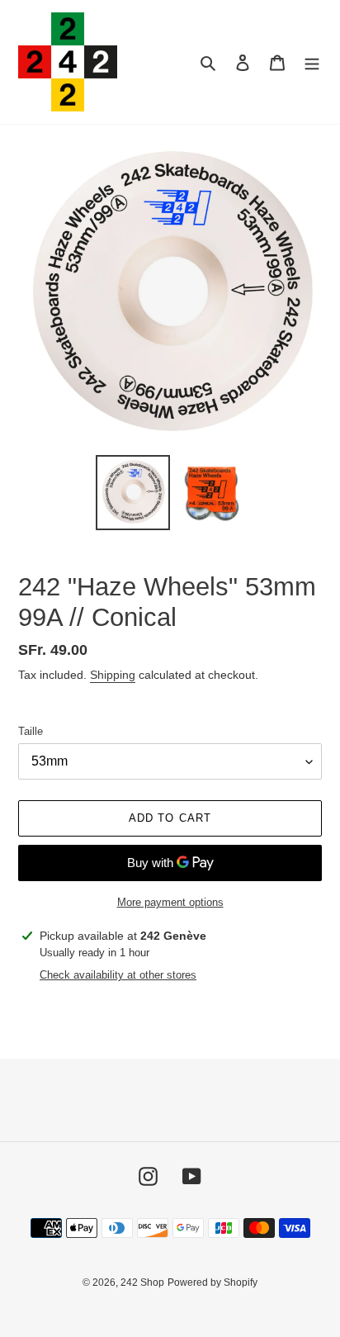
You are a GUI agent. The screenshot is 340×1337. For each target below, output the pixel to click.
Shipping (112, 674)
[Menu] (312, 62)
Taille (30, 731)
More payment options (170, 902)
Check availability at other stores (118, 975)
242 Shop (142, 1282)
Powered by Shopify (212, 1282)
